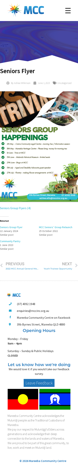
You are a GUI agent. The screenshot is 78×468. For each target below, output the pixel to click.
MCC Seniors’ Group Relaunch (55, 227)
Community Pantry (10, 241)
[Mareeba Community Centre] (25, 10)
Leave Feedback (39, 383)
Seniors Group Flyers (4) (15, 208)
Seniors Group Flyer (11, 227)
